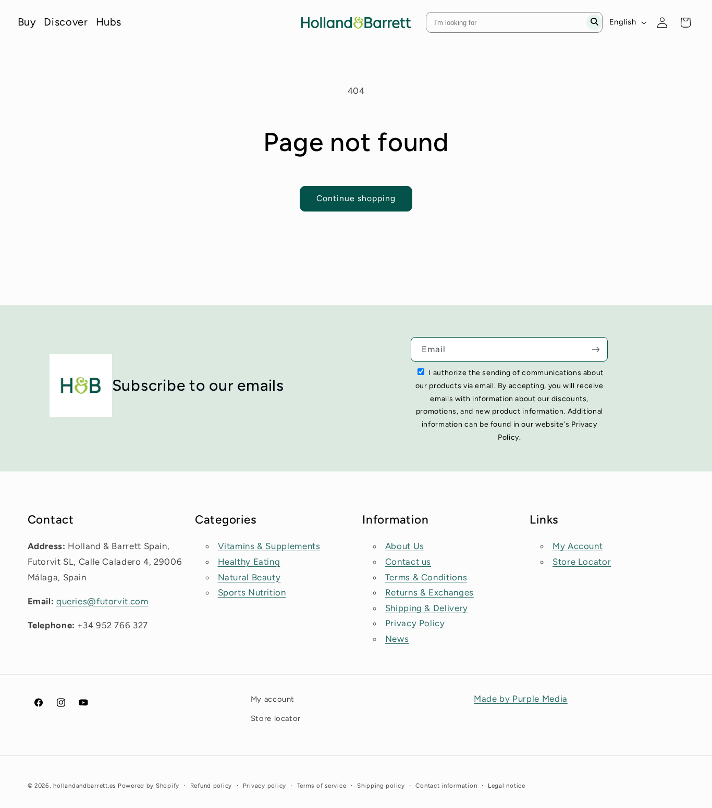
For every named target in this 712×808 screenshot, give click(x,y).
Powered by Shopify (148, 785)
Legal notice (506, 785)
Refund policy (211, 785)
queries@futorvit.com (102, 601)
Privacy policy (264, 785)
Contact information (446, 785)
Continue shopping (356, 198)
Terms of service (322, 785)
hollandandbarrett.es (84, 785)
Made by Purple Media (521, 698)
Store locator (276, 718)
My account (272, 699)
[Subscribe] (596, 349)
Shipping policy (381, 785)
